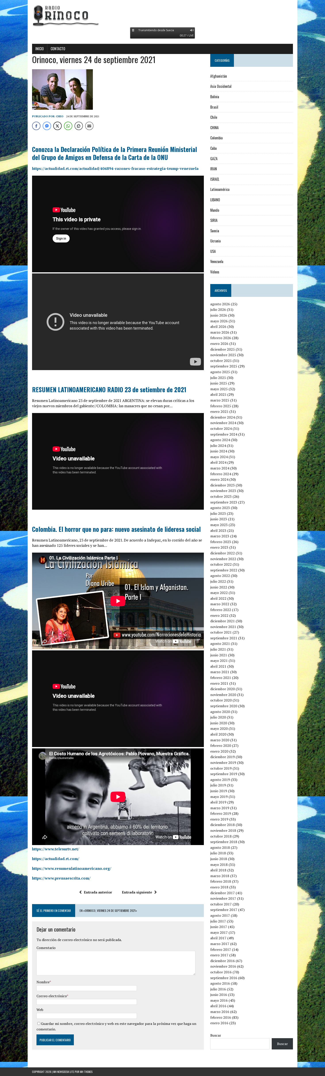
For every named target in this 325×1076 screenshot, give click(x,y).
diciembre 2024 (222, 417)
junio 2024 (218, 451)
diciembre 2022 (222, 553)
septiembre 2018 (223, 841)
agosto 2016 (220, 983)
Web (39, 1009)
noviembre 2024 (223, 422)
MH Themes (86, 1072)
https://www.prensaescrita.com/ (61, 878)
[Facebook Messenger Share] (47, 126)
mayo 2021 (219, 660)
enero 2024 (219, 479)
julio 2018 (218, 853)
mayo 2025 (219, 388)
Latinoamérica (219, 189)
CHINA (214, 127)
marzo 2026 (219, 332)
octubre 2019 (221, 768)
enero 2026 (219, 343)
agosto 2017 (220, 915)
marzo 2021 (219, 671)
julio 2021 (218, 649)
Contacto (58, 48)
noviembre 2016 (223, 966)
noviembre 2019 (223, 762)
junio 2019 (218, 790)
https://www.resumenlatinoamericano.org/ (71, 868)
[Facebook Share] (36, 126)
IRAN (213, 168)
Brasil (214, 107)
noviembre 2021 (223, 626)
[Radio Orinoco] (162, 15)
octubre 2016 (221, 972)
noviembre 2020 (223, 694)
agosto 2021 (220, 643)
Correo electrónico (51, 995)
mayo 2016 (219, 1000)
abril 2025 (218, 394)
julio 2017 (218, 921)
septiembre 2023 (223, 502)
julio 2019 (218, 785)
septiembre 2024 (223, 434)
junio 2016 (218, 994)
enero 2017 (219, 955)
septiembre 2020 (223, 705)
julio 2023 (218, 513)
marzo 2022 (219, 603)
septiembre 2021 (223, 638)
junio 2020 (218, 723)
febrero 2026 (220, 337)
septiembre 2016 (223, 977)
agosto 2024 (220, 439)
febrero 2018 (220, 881)
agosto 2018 (220, 847)
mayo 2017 (219, 932)
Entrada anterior (98, 892)
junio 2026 (218, 315)
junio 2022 (218, 587)
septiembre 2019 (223, 773)
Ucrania (215, 241)
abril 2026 (218, 326)
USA (213, 251)
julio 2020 (218, 717)
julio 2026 (218, 309)
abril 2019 (218, 802)
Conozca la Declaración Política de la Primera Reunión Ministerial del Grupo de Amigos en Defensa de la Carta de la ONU (114, 153)
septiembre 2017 (223, 909)
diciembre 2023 (222, 485)
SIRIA (214, 220)
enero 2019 (219, 819)
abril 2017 (218, 938)
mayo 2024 (219, 456)
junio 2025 (218, 383)
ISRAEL (214, 179)
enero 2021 (219, 683)
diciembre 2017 (222, 892)
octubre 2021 (221, 632)
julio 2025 (218, 377)
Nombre (43, 982)
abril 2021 (218, 666)
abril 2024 (218, 462)
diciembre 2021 (222, 621)
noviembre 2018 (223, 830)
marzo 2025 (219, 400)
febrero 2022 (220, 609)
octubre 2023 (221, 496)
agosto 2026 (220, 304)
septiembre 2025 (223, 366)
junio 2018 (218, 858)
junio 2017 (218, 926)
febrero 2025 (220, 406)
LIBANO (215, 199)
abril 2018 (218, 870)
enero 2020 (219, 751)
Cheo (59, 116)
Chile (213, 117)
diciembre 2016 (222, 960)
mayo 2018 (219, 864)
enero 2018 (219, 887)
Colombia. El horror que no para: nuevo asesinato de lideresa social (116, 529)
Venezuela (216, 261)
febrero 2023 (220, 541)
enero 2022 (219, 615)
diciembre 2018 (222, 824)
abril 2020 (218, 734)
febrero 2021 (220, 677)
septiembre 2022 (223, 570)
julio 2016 (218, 989)
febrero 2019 (220, 813)
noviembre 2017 (223, 898)
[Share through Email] (89, 126)
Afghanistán (218, 76)
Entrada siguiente (137, 892)
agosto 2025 (220, 371)
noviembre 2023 (223, 490)
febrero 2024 (220, 473)
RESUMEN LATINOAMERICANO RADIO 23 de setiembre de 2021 (109, 389)
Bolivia (214, 96)
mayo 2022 (219, 592)
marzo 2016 (219, 1011)
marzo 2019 (219, 807)
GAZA (214, 158)
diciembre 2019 (222, 756)
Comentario (45, 947)
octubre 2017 (221, 904)
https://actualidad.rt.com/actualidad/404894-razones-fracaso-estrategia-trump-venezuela (115, 168)
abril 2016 (218, 1005)
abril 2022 (218, 598)
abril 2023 (218, 530)
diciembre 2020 (222, 688)
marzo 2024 (219, 468)
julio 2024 (218, 445)
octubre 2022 (221, 564)
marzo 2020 (219, 740)
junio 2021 (218, 655)
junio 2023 (218, 519)
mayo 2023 (219, 524)
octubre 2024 (221, 428)
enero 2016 (219, 1022)
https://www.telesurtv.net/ (55, 848)
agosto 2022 (220, 575)
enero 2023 (219, 547)
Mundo (214, 210)
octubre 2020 (221, 700)
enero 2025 (219, 411)
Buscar (215, 1035)
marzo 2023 (219, 536)
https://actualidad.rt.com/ (55, 858)
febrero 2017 (220, 949)
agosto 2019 (220, 779)
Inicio (39, 48)
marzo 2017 (219, 943)
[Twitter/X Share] (57, 126)
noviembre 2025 (223, 354)
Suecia (214, 230)
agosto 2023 (220, 507)
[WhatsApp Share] (68, 126)
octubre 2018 (221, 836)
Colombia (216, 137)
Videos (214, 272)
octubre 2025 (221, 360)
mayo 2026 (219, 321)
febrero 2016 (220, 1017)
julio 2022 (218, 581)
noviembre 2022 (223, 558)
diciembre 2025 (222, 349)
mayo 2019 (219, 796)
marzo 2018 (219, 875)
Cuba (213, 148)
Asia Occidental (220, 86)
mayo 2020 (219, 728)
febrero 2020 (220, 745)
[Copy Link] (79, 126)
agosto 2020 (220, 711)
